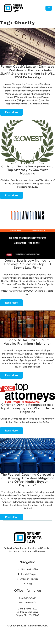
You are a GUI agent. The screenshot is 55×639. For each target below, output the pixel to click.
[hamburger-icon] (48, 8)
